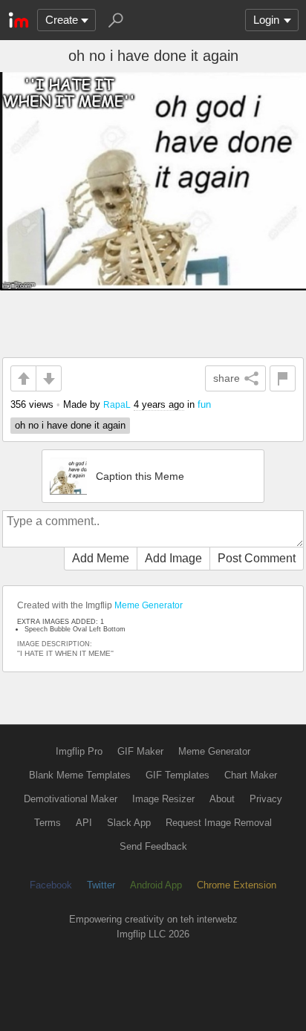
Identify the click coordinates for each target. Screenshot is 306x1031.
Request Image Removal (219, 822)
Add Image (173, 558)
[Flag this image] (283, 378)
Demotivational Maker (70, 798)
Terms (47, 822)
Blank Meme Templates (80, 775)
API (84, 822)
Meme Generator (148, 605)
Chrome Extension (236, 885)
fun (204, 404)
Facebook (51, 885)
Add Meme (100, 558)
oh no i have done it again (70, 425)
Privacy (266, 798)
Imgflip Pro (79, 751)
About (222, 798)
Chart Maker (250, 775)
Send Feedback (153, 846)
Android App (156, 885)
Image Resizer (163, 798)
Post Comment (257, 558)
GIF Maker (140, 751)
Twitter (101, 885)
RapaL (117, 404)
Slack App (129, 822)
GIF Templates (177, 775)
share (226, 378)
